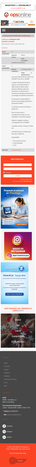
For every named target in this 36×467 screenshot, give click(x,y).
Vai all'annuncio (16, 150)
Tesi (18, 325)
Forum (6, 382)
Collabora (7, 373)
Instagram (9, 431)
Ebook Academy (18, 341)
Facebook (9, 426)
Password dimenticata (26, 179)
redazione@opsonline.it (14, 414)
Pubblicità (7, 376)
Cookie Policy (22, 453)
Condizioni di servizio (10, 379)
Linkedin (9, 437)
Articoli (18, 331)
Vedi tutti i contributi (8, 41)
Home (5, 363)
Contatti (6, 369)
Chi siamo (7, 366)
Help (5, 386)
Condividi (4, 48)
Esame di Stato (18, 336)
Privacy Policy (14, 453)
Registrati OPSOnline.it (18, 5)
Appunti (18, 320)
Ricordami (8, 172)
